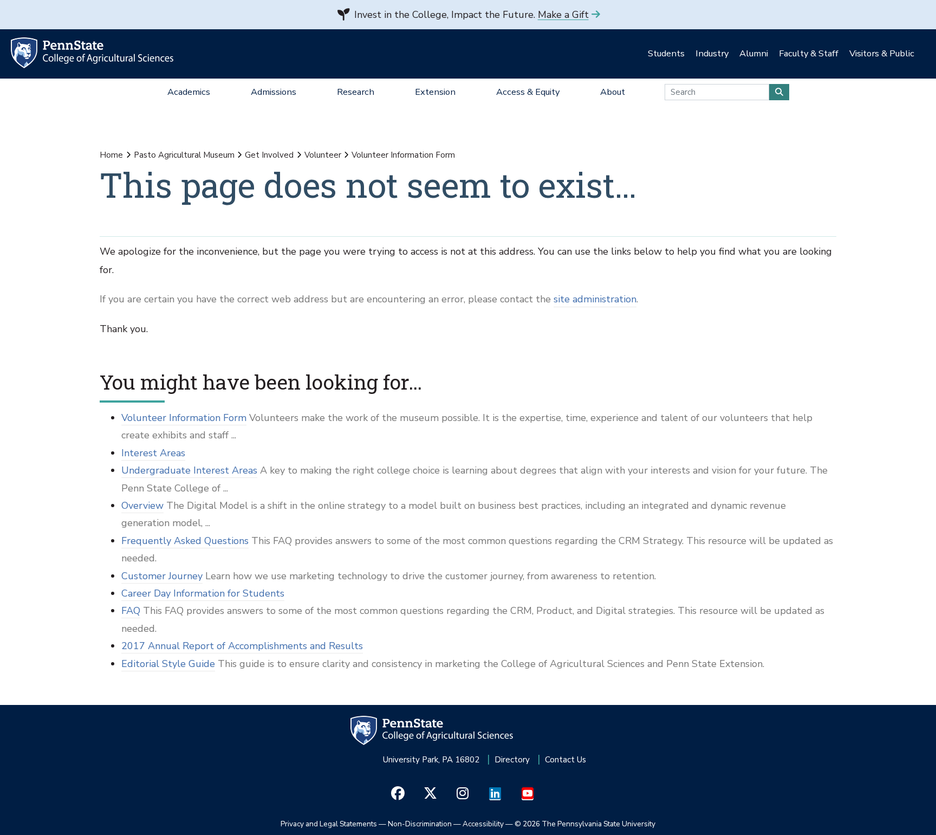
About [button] (612, 92)
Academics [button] (188, 92)
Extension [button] (435, 92)
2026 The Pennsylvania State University (585, 824)
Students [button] (666, 53)
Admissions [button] (273, 92)
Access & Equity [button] (528, 92)
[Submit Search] (779, 92)
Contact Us (565, 759)
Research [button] (355, 92)
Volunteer (322, 155)
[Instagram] (463, 793)
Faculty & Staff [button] (808, 53)
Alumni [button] (753, 53)
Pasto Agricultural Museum (184, 155)
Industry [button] (712, 53)
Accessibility (483, 824)
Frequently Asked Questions (185, 540)
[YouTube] (528, 793)
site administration (595, 299)
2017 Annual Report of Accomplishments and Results (242, 645)
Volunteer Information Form (183, 417)
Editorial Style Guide (168, 663)
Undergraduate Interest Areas (189, 470)
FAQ (130, 610)
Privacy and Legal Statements (329, 824)
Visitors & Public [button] (881, 53)
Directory (512, 759)
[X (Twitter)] (430, 793)
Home (111, 155)
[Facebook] (398, 793)
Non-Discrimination (420, 824)
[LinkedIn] (495, 793)
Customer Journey (162, 575)
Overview (142, 505)
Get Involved (269, 155)
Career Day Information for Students (202, 593)
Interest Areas (153, 452)
